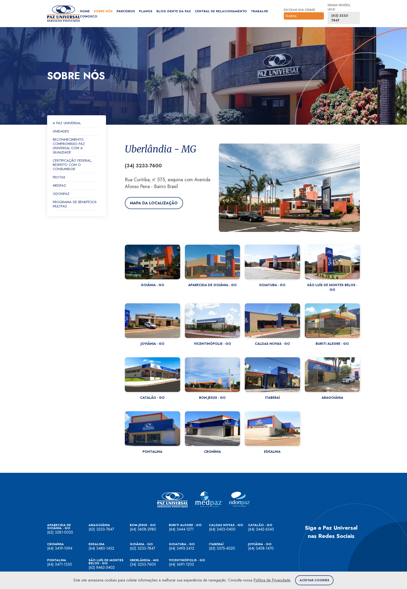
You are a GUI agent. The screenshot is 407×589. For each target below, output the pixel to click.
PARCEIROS (126, 11)
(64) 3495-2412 (181, 548)
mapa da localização (154, 203)
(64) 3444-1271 (181, 529)
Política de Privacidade (271, 580)
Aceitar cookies (314, 580)
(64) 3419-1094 (59, 548)
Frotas (59, 177)
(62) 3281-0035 (60, 532)
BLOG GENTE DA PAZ (173, 11)
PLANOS (145, 11)
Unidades (61, 131)
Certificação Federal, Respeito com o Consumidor (72, 165)
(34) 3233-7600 (143, 564)
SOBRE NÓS (103, 11)
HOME (85, 11)
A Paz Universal (67, 123)
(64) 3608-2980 (143, 529)
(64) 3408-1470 (261, 548)
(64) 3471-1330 (59, 564)
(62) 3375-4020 (222, 548)
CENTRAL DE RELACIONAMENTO (221, 11)
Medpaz (59, 185)
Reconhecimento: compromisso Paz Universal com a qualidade (69, 146)
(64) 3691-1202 (181, 564)
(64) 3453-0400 (222, 529)
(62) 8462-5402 (102, 567)
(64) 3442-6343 (261, 529)
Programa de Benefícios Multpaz (75, 204)
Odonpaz (61, 194)
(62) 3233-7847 (340, 18)
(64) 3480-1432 (101, 548)
